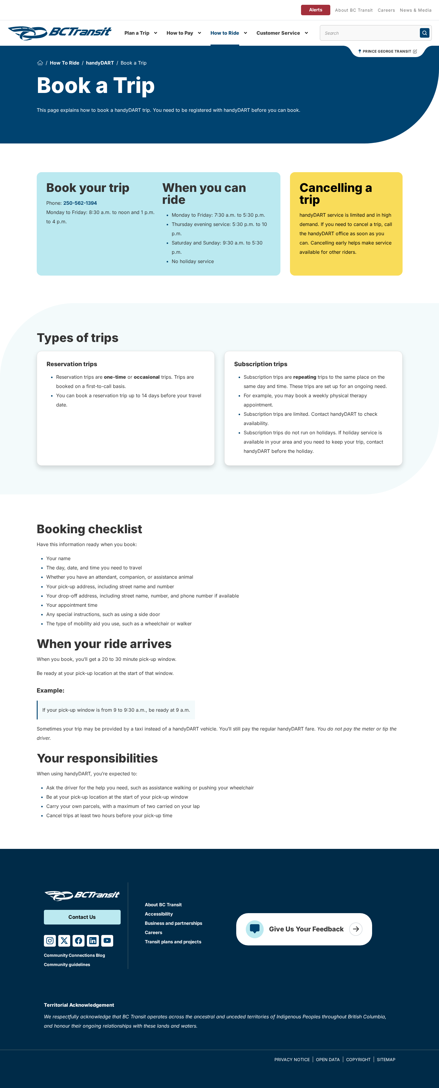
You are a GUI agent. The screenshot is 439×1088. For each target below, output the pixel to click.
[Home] (40, 63)
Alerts (315, 10)
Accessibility (159, 914)
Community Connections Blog (74, 955)
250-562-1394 (80, 203)
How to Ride (225, 33)
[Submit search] (424, 33)
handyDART (100, 62)
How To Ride (64, 62)
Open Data (328, 1059)
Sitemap (386, 1059)
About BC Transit (354, 10)
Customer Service (278, 33)
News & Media (416, 10)
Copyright (358, 1059)
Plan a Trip (137, 33)
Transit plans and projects (173, 942)
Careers (386, 10)
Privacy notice (292, 1059)
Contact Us (82, 917)
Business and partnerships (173, 923)
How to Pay (180, 33)
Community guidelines (67, 964)
